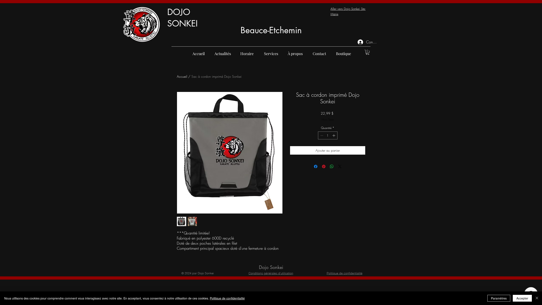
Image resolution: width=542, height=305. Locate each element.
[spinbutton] (328, 135)
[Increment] (334, 135)
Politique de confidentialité (344, 273)
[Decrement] (321, 135)
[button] (368, 52)
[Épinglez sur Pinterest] (323, 166)
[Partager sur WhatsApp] (331, 166)
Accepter (522, 298)
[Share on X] (339, 166)
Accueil (182, 76)
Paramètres (499, 298)
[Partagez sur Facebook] (315, 166)
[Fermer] (536, 298)
